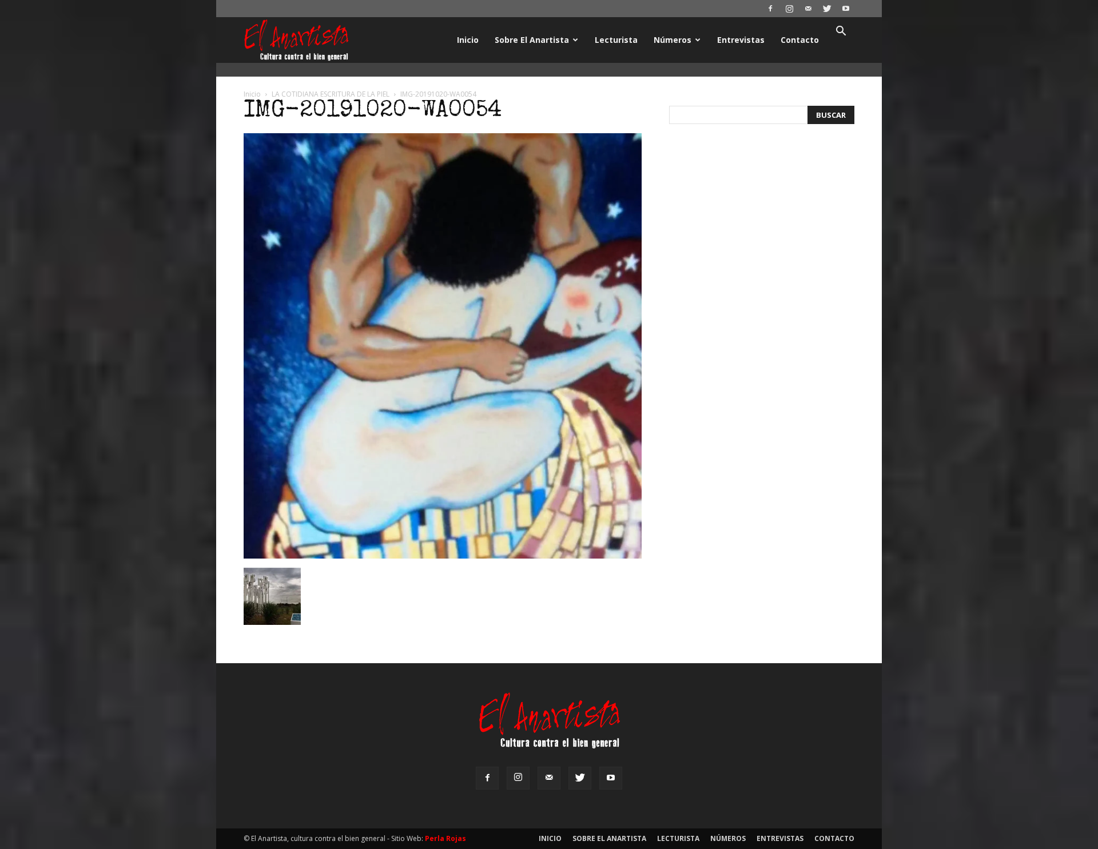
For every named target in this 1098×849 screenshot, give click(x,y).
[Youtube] (845, 8)
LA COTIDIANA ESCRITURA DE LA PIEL (330, 94)
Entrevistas (741, 39)
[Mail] (808, 8)
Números (672, 39)
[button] (840, 32)
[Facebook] (770, 8)
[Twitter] (827, 8)
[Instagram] (789, 8)
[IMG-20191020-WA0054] (443, 555)
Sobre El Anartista (532, 39)
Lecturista (616, 39)
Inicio (468, 39)
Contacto (800, 39)
